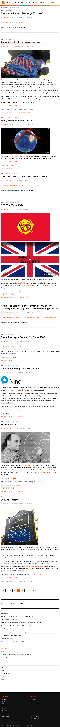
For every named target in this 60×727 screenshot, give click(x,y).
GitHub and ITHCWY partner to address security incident (16, 654)
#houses (12, 165)
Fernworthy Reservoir (7, 673)
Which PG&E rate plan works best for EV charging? (14, 632)
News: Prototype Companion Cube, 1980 (23, 337)
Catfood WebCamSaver (7, 638)
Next (34, 590)
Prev (3, 590)
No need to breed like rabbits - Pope (13, 186)
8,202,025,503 (35, 718)
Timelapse (5, 710)
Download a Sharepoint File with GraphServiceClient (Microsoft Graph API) (21, 622)
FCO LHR (3, 679)
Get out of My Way (5, 657)
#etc (3, 31)
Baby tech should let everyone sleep (21, 42)
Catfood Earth (4, 613)
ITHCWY (3, 7)
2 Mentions (20, 416)
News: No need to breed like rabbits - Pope (24, 176)
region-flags (29, 285)
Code (4, 699)
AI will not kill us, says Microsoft (12, 22)
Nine (17, 394)
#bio (7, 165)
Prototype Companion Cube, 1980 (12, 346)
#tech (25, 109)
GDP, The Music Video (12, 205)
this (15, 478)
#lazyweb (31, 109)
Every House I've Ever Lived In (17, 120)
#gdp (7, 294)
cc (5, 288)
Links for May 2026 (6, 629)
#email (7, 413)
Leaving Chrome (10, 499)
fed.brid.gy (17, 106)
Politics (4, 708)
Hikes (4, 703)
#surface (30, 581)
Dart (2, 667)
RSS (10, 603)
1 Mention (20, 584)
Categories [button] (27, 2)
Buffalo (3, 651)
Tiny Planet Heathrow (7, 664)
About (15, 2)
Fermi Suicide (8, 424)
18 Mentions (27, 112)
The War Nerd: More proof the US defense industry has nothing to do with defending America (29, 318)
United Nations (22, 283)
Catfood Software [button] (43, 2)
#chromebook (23, 581)
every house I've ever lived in (19, 156)
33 (29, 590)
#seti (13, 488)
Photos (4, 706)
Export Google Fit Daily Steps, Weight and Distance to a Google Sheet (19, 626)
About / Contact (35, 716)
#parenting (9, 109)
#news (7, 31)
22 (14, 590)
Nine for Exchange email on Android (20, 368)
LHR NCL (3, 676)
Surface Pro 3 (38, 574)
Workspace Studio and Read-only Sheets (11, 635)
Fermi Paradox (25, 465)
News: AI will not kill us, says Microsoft (22, 13)
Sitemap (4, 718)
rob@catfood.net (30, 725)
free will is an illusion (47, 472)
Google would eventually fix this (34, 566)
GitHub (22, 603)
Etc (7, 7)
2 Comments (21, 112)
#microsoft (9, 581)
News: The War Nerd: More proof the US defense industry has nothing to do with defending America (29, 307)
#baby (15, 109)
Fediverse (11, 106)
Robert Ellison (6, 17)
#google (16, 581)
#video (12, 294)
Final (2, 670)
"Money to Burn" (49, 285)
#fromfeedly (14, 31)
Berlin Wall (4, 661)
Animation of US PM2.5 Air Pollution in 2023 (12, 641)
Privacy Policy (5, 716)
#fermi (7, 488)
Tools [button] (34, 2)
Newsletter (4, 603)
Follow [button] (20, 2)
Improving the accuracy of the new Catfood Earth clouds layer (17, 616)
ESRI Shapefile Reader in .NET (9, 619)
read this (39, 482)
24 (22, 590)
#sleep (20, 109)
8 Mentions (26, 297)
